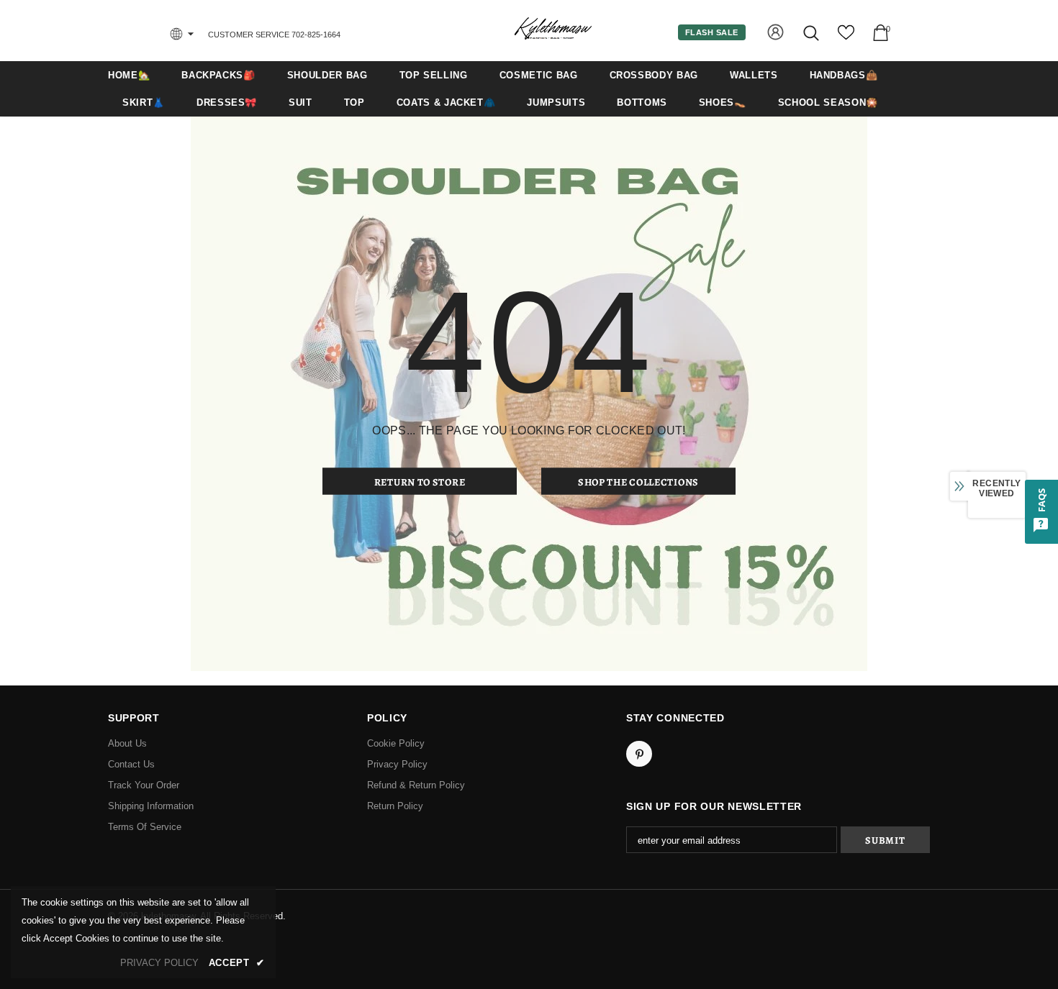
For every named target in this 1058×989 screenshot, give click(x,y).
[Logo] (552, 30)
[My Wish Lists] (846, 37)
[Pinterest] (639, 754)
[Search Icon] (812, 32)
